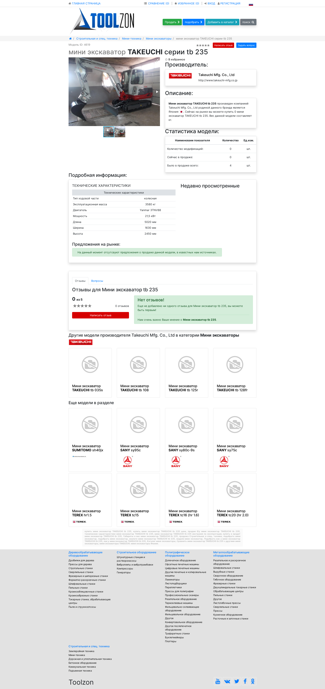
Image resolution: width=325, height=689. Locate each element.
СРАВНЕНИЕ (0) (158, 3)
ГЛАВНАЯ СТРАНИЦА (86, 3)
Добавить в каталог (221, 22)
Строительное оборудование (136, 552)
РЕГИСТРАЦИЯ (230, 3)
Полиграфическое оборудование (177, 554)
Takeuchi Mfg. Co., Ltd (216, 75)
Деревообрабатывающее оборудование (85, 554)
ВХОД (211, 3)
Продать (170, 22)
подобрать (192, 22)
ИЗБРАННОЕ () (188, 3)
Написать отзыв (223, 45)
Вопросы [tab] (97, 280)
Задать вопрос (246, 45)
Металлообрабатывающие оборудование (231, 554)
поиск (246, 22)
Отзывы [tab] (80, 280)
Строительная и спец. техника (89, 646)
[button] (157, 60)
